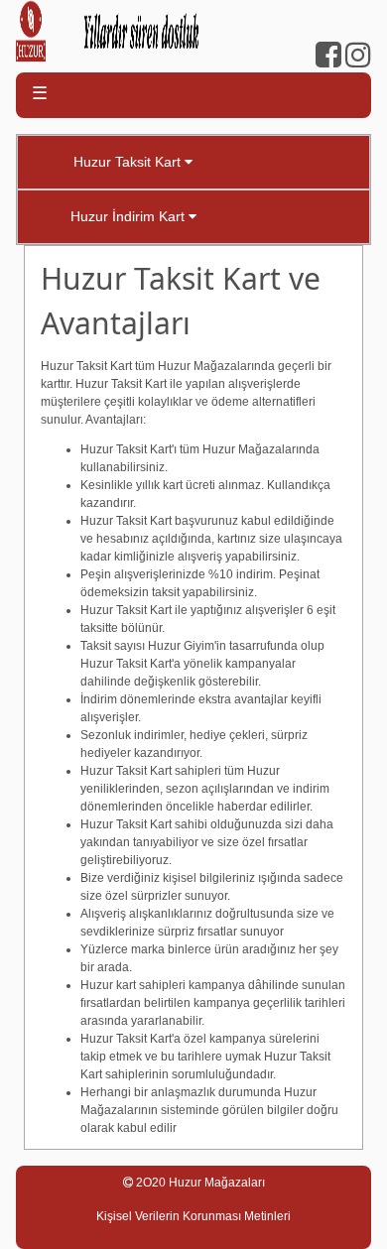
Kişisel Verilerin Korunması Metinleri (193, 1216)
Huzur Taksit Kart (129, 162)
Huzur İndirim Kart (129, 216)
